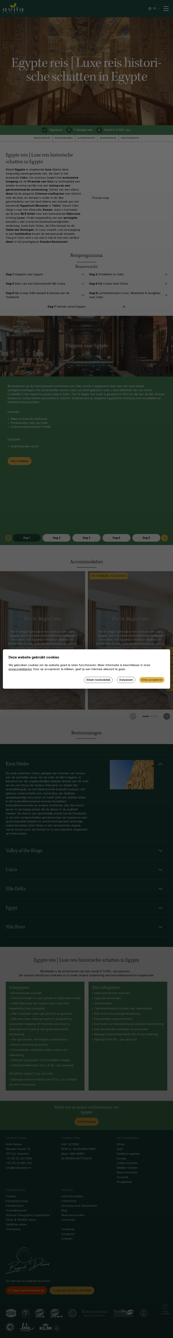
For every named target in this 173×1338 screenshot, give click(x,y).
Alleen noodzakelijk (98, 679)
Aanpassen (126, 679)
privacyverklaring (20, 669)
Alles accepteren (151, 679)
